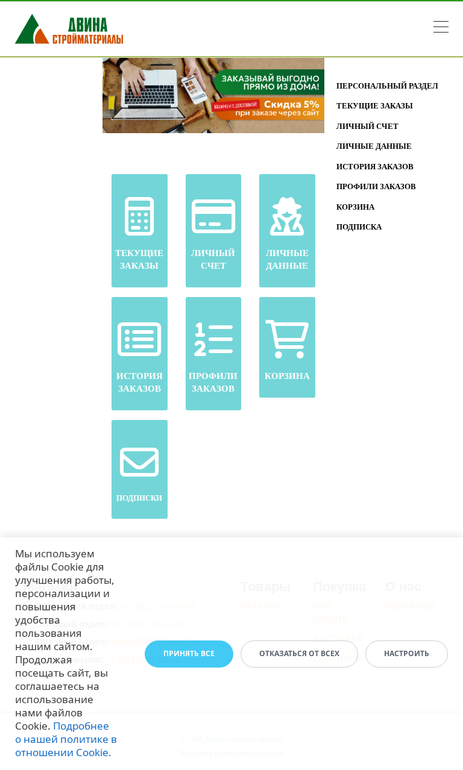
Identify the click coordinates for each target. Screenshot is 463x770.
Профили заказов (376, 186)
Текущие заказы (374, 105)
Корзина (355, 206)
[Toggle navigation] (441, 28)
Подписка (359, 226)
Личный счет (367, 126)
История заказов (375, 166)
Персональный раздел (387, 85)
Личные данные (374, 146)
